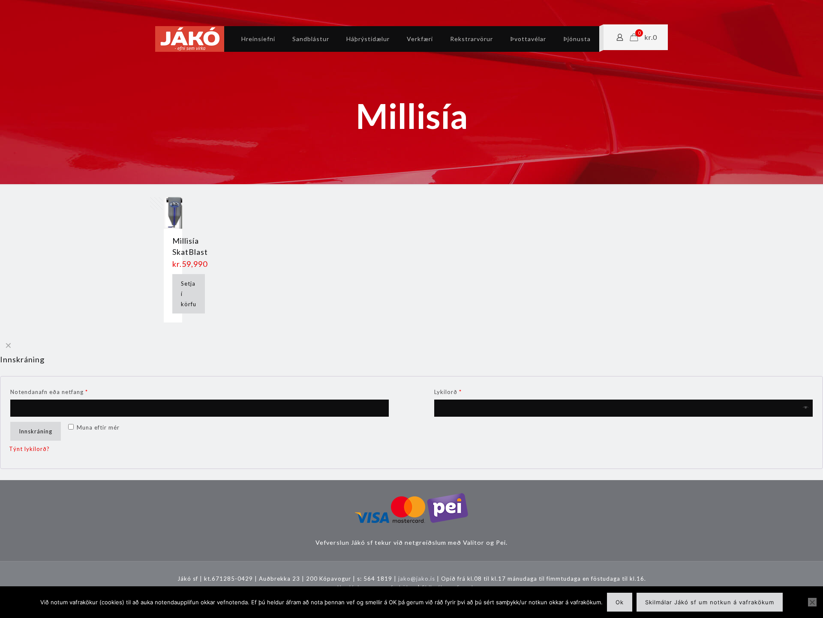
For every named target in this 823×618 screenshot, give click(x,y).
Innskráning (35, 431)
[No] (812, 602)
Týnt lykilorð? (29, 448)
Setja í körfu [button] (188, 294)
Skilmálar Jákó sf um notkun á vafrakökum (709, 602)
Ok (620, 602)
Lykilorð (448, 391)
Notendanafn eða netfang (49, 391)
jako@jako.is (416, 578)
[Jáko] (189, 39)
